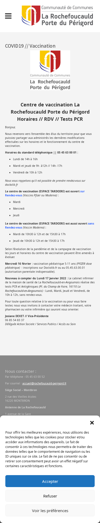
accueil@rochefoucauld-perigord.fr (44, 383)
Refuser (50, 496)
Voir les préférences (50, 510)
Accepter (50, 481)
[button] (92, 422)
